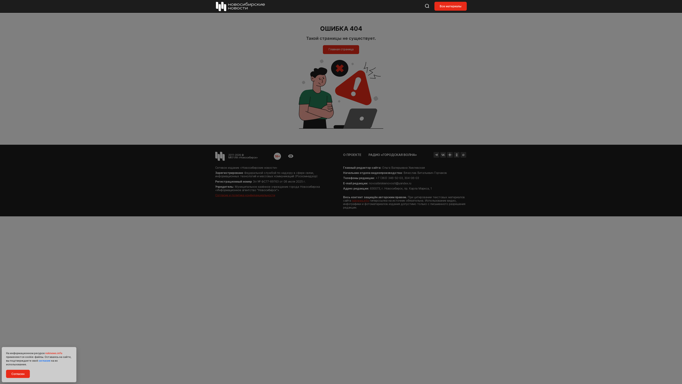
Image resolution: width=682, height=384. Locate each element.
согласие (44, 360)
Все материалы (450, 6)
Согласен (18, 374)
